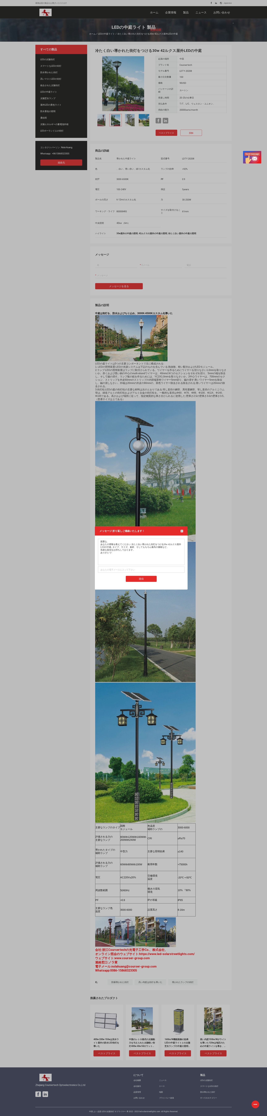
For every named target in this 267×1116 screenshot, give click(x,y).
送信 (141, 578)
